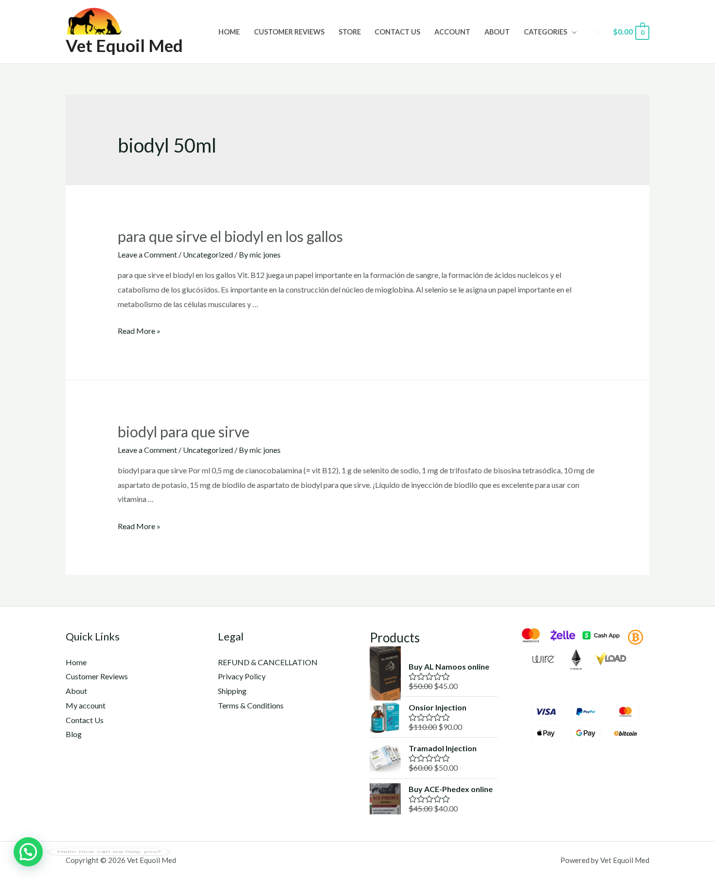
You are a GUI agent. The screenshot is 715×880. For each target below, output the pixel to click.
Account (452, 32)
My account (86, 705)
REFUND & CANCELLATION (268, 662)
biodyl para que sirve (184, 431)
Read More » (139, 330)
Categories (545, 32)
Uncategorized (208, 254)
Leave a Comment (147, 254)
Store (350, 32)
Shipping (232, 690)
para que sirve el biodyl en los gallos (230, 236)
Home (229, 32)
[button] (28, 851)
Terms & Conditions (251, 705)
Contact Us (397, 32)
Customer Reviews (289, 32)
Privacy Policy (242, 676)
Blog (74, 734)
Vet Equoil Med (124, 45)
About (497, 32)
